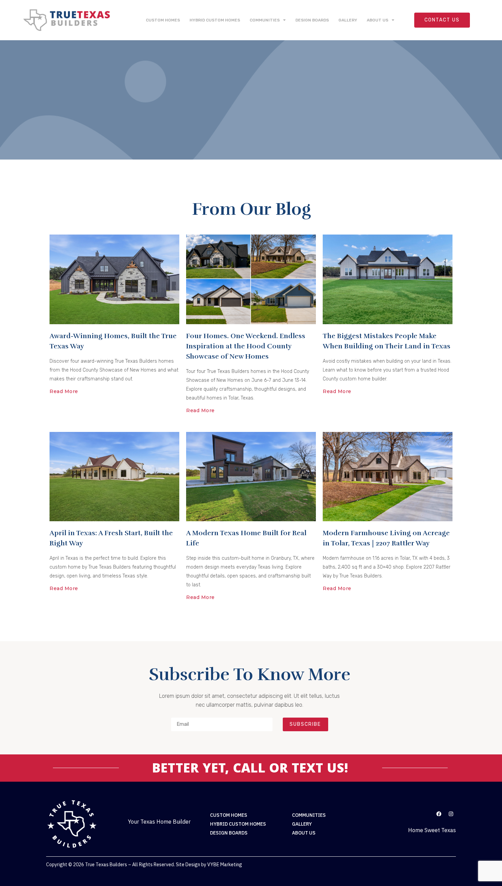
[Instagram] (451, 814)
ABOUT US (377, 20)
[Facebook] (439, 814)
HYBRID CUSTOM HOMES (215, 20)
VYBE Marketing (224, 864)
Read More (64, 391)
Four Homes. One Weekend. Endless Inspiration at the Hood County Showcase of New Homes (245, 346)
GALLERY (347, 20)
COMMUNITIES (265, 20)
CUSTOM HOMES (163, 20)
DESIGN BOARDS (312, 20)
